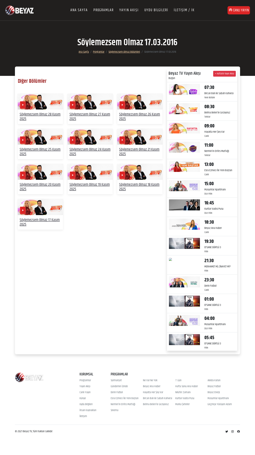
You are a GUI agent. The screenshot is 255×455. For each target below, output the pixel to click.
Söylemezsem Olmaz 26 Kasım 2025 (139, 117)
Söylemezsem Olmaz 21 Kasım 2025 (139, 152)
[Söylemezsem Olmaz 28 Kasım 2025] (40, 101)
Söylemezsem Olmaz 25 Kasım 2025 (40, 152)
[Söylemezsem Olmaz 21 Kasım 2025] (140, 136)
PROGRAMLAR (103, 10)
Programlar (98, 52)
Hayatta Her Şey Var (153, 392)
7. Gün (178, 380)
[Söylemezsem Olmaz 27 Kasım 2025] (90, 101)
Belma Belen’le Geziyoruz (156, 404)
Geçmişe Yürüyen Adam (220, 404)
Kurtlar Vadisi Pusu (184, 398)
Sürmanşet (116, 380)
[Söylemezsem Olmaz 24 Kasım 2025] (90, 136)
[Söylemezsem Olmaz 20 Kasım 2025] (40, 171)
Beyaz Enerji (214, 392)
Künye (83, 398)
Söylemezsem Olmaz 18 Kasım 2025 (139, 187)
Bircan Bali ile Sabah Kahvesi (157, 398)
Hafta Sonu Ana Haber (186, 386)
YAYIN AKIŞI (129, 10)
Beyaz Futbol (214, 386)
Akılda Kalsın (214, 380)
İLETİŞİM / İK (184, 10)
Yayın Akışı (85, 386)
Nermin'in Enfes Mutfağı (123, 404)
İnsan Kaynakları (88, 410)
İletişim (83, 416)
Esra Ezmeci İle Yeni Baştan (125, 398)
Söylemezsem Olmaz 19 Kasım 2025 (89, 187)
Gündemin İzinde (119, 386)
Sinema (114, 410)
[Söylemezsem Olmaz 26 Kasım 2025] (140, 101)
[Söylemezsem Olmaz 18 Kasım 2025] (140, 171)
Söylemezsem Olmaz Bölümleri (124, 52)
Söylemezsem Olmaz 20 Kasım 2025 (40, 187)
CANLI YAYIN (240, 10)
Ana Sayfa (84, 52)
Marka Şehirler (182, 404)
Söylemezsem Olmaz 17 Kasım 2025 (40, 222)
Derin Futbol (117, 392)
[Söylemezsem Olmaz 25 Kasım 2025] (40, 136)
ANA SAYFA (79, 10)
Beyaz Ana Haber (151, 386)
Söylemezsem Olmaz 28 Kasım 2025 (40, 117)
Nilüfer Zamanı (183, 392)
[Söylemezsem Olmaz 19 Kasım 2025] (90, 171)
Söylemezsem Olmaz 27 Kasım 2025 (89, 117)
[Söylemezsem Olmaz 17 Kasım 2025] (40, 207)
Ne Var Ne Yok (150, 380)
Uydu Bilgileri (86, 404)
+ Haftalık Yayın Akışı (224, 74)
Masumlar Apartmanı (218, 398)
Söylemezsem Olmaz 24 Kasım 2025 (90, 152)
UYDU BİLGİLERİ (156, 10)
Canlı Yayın (85, 392)
